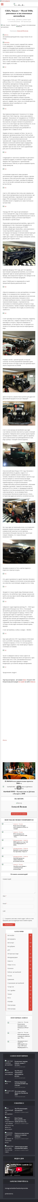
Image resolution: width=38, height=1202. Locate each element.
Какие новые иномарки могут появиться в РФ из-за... (23, 1026)
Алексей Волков (15, 21)
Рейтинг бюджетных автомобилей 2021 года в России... (21, 1083)
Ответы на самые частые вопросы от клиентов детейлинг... (22, 1135)
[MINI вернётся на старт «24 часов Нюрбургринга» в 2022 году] (13, 1044)
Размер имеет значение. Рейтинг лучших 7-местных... (21, 1063)
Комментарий (7, 879)
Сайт (4, 911)
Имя (4, 896)
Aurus (5, 740)
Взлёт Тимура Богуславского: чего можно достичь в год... (21, 1119)
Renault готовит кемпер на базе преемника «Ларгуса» (20, 850)
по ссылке (21, 682)
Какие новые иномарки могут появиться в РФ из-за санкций (20, 827)
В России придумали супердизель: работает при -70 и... (20, 835)
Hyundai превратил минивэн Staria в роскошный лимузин (18, 859)
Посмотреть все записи (19, 814)
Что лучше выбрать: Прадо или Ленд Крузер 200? (21, 1093)
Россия (21, 824)
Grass (24, 680)
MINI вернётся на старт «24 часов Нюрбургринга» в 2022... (20, 843)
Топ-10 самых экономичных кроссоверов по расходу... (19, 1073)
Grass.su (32, 682)
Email (5, 903)
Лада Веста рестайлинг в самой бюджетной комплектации (19, 867)
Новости (15, 824)
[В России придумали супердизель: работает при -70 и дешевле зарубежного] (13, 1035)
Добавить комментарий (23, 19)
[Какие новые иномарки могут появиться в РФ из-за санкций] (13, 1025)
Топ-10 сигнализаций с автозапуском (21, 1109)
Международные (17, 840)
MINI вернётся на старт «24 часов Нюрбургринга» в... (23, 1045)
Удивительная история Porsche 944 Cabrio (21, 1147)
